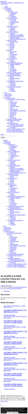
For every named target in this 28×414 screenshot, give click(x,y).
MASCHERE (13, 70)
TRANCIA (13, 57)
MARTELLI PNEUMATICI (17, 124)
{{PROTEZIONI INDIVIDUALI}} (16, 196)
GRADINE (13, 105)
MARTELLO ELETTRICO (17, 36)
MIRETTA (12, 82)
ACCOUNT (7, 96)
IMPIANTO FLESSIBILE (16, 35)
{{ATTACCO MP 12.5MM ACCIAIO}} (17, 264)
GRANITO (13, 27)
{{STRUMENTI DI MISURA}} (15, 209)
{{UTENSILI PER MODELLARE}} (16, 215)
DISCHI (12, 46)
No (10, 412)
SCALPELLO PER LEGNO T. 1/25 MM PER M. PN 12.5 (15, 353)
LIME (11, 122)
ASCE (11, 101)
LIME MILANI (14, 109)
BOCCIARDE (13, 102)
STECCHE (13, 84)
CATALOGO (7, 94)
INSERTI (12, 89)
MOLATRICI (13, 51)
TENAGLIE (13, 117)
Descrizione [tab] (7, 291)
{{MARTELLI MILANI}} (13, 258)
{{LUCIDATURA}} (12, 178)
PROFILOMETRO (15, 78)
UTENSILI (13, 85)
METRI (12, 77)
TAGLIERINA (14, 54)
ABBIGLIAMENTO (15, 64)
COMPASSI (13, 103)
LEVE (11, 108)
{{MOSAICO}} (11, 184)
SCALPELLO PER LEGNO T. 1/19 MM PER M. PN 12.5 (15, 364)
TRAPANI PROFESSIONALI (17, 39)
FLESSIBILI (13, 13)
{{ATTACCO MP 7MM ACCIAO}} (16, 261)
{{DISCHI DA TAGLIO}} (14, 160)
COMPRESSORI (14, 22)
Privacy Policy (4, 401)
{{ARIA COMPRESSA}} (13, 151)
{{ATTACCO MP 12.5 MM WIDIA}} (16, 266)
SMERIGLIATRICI (15, 37)
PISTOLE (12, 23)
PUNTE (12, 60)
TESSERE (12, 56)
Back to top (3, 1)
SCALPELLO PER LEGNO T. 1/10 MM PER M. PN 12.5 (15, 332)
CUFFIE (12, 67)
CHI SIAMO (7, 8)
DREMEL (12, 33)
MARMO (12, 29)
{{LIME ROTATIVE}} (13, 174)
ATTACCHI (13, 19)
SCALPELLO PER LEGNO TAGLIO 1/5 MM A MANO (13, 343)
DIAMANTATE (14, 42)
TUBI (11, 25)
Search (2, 134)
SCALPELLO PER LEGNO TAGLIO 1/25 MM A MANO (13, 321)
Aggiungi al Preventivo (6, 285)
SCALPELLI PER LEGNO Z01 (13, 288)
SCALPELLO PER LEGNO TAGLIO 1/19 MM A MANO (13, 385)
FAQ (5, 92)
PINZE (12, 53)
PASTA (12, 49)
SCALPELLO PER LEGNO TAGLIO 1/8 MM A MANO (13, 374)
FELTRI (12, 47)
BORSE (12, 65)
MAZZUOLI (13, 113)
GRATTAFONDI (14, 106)
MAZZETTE (13, 112)
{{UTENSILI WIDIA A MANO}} (15, 254)
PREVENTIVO (8, 95)
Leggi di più (15, 412)
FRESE (12, 88)
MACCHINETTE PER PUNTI (18, 110)
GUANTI (12, 68)
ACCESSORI (7, 9)
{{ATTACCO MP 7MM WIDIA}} (15, 265)
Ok (8, 412)
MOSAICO (13, 115)
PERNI (12, 116)
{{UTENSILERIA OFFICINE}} (15, 220)
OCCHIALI (13, 71)
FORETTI (12, 61)
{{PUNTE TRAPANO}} (13, 192)
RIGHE (12, 79)
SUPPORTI (13, 16)
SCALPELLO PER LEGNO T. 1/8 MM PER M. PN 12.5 (15, 311)
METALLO (13, 30)
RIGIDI (12, 15)
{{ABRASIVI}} (11, 144)
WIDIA (12, 43)
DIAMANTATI (14, 12)
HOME (6, 6)
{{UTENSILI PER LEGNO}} (14, 255)
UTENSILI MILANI (9, 98)
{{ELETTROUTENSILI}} (14, 165)
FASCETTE (13, 20)
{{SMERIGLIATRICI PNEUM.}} (15, 206)
